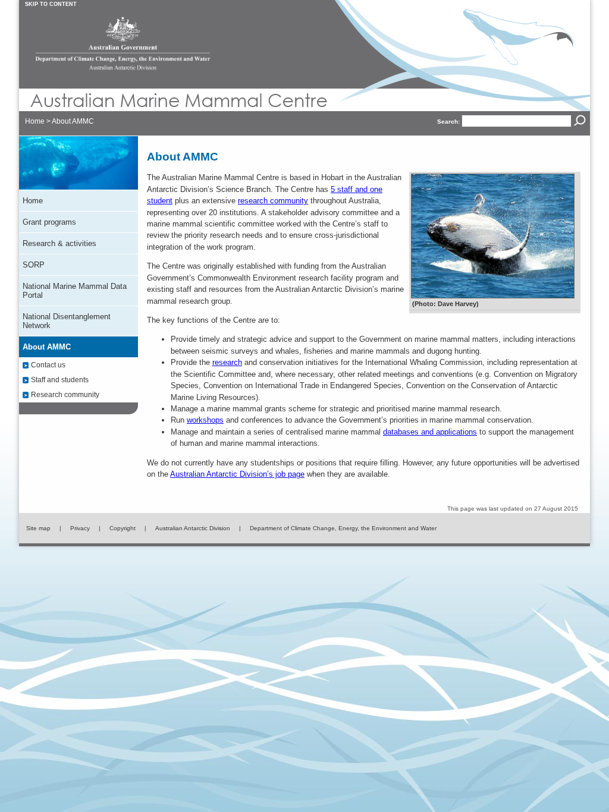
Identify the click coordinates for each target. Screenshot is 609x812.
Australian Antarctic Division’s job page (237, 474)
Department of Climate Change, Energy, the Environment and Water (343, 528)
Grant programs (49, 222)
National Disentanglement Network (67, 321)
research (227, 362)
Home (35, 121)
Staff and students (60, 379)
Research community (65, 394)
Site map (38, 528)
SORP (34, 264)
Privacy (80, 528)
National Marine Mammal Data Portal (75, 291)
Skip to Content (51, 4)
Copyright (122, 528)
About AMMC (73, 121)
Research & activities (59, 243)
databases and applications (430, 431)
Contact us (48, 365)
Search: (448, 121)
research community (273, 200)
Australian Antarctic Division (192, 528)
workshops (205, 420)
